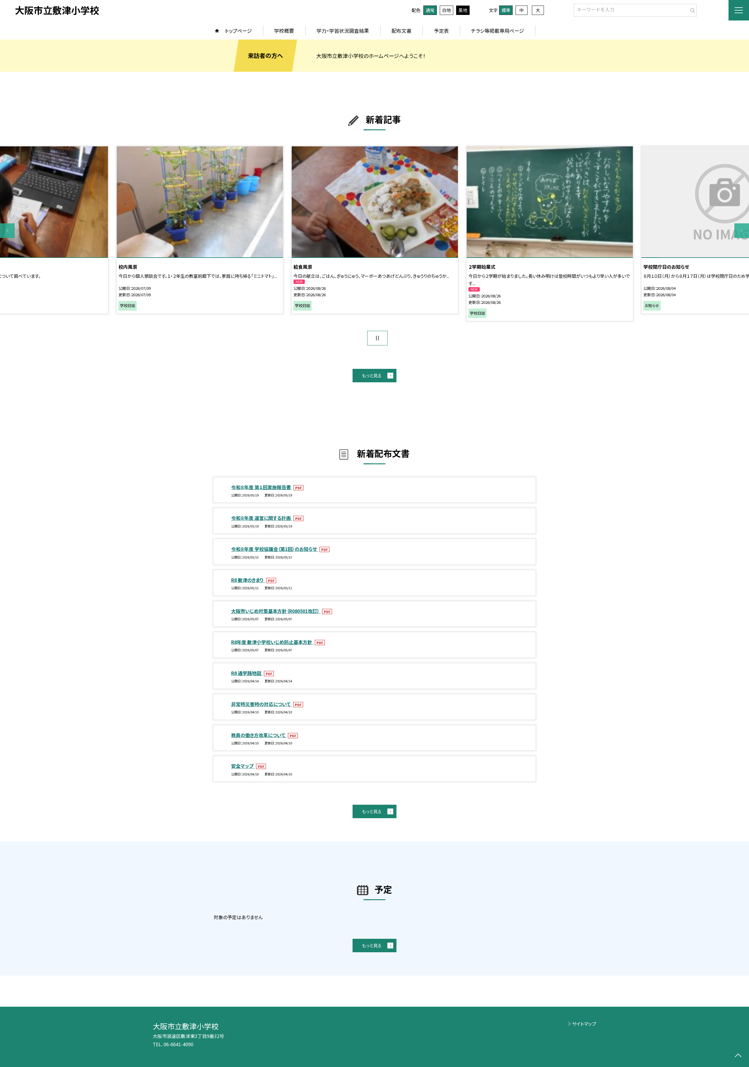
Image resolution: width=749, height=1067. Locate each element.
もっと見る (372, 375)
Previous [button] (7, 230)
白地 (446, 10)
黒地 (462, 10)
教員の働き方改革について (258, 735)
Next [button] (741, 230)
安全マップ (243, 765)
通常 (430, 10)
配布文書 (401, 30)
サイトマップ (584, 1023)
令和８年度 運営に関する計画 (261, 517)
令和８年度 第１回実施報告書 (261, 487)
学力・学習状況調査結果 (343, 30)
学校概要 (284, 30)
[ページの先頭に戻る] (738, 1056)
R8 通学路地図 (246, 672)
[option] (375, 229)
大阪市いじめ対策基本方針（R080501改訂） (276, 610)
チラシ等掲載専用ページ (497, 30)
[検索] (691, 9)
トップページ (238, 30)
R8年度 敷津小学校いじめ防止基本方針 (272, 641)
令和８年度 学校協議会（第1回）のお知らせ (274, 548)
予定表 (441, 30)
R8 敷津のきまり (248, 579)
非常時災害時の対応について (261, 704)
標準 (505, 10)
